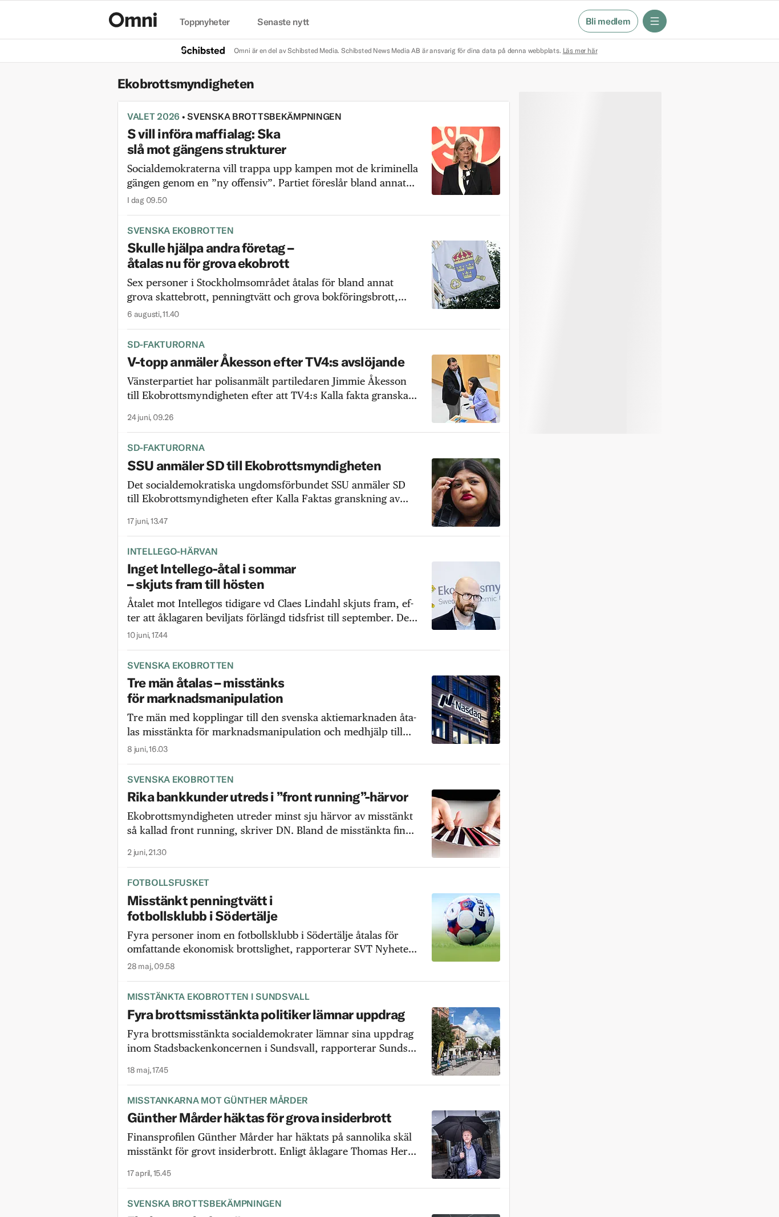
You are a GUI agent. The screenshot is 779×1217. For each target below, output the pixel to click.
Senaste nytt (283, 22)
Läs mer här (580, 50)
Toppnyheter (205, 22)
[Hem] (133, 19)
